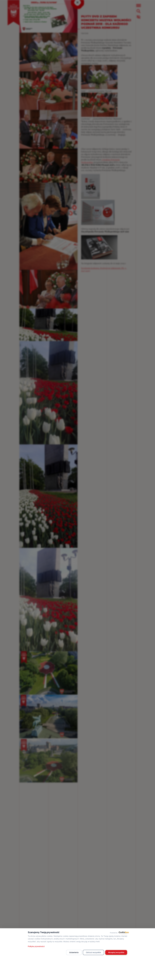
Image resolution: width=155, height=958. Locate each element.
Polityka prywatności (36, 946)
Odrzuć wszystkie (93, 952)
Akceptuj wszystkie (116, 952)
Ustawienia (73, 952)
